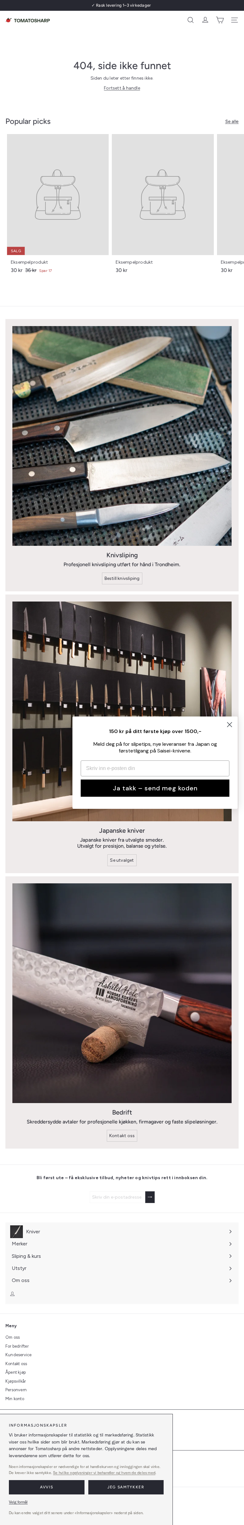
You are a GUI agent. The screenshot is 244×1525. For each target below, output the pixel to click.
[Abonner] (150, 1197)
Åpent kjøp (15, 1372)
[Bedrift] (122, 993)
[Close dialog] (229, 724)
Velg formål (18, 1502)
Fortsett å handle (122, 88)
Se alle (232, 121)
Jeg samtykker (126, 1487)
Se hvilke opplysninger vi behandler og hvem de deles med (104, 1473)
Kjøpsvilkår (15, 1381)
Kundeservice (18, 1354)
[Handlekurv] (220, 20)
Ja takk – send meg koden (155, 788)
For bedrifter (17, 1346)
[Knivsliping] (122, 436)
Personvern (16, 1389)
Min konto (14, 1398)
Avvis (46, 1487)
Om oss (12, 1337)
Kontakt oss (16, 1363)
